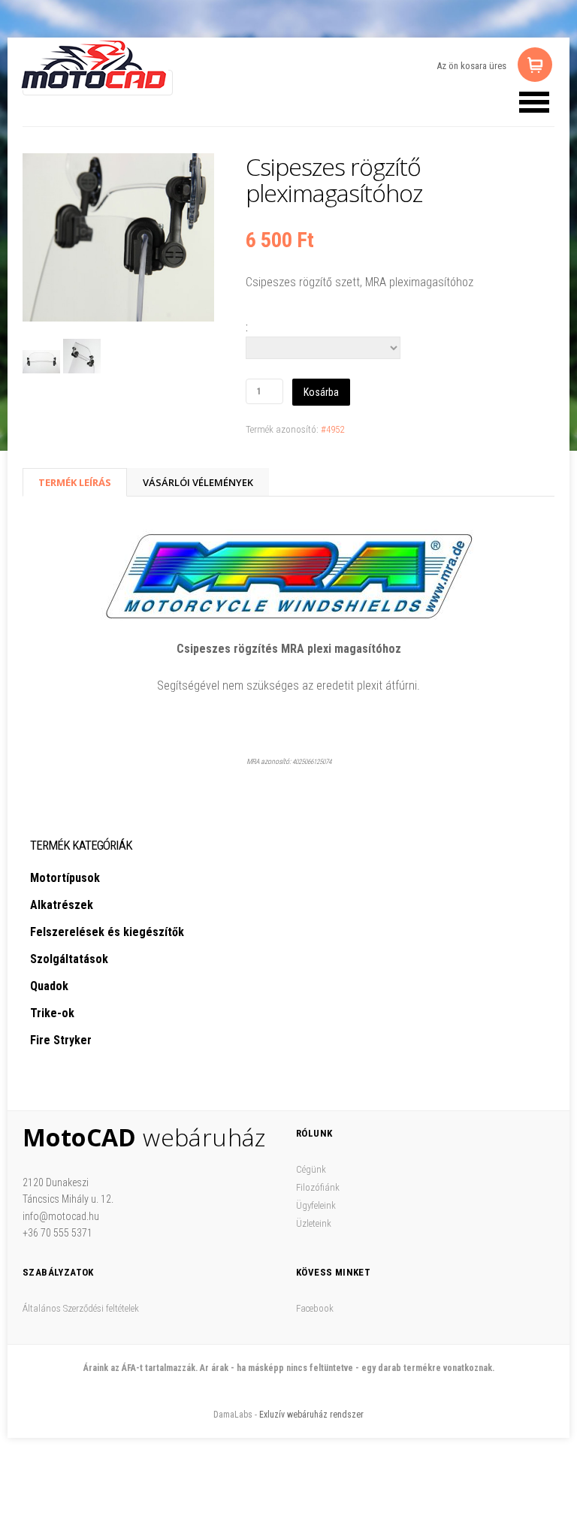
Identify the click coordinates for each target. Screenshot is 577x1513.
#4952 (332, 429)
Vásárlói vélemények (198, 482)
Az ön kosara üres (471, 65)
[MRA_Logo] (288, 575)
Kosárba (321, 392)
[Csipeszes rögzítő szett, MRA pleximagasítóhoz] (118, 240)
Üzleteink (313, 1223)
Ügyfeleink (316, 1205)
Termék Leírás (74, 482)
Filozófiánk (318, 1187)
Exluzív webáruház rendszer (311, 1414)
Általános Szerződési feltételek (81, 1308)
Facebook (315, 1308)
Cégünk (311, 1169)
